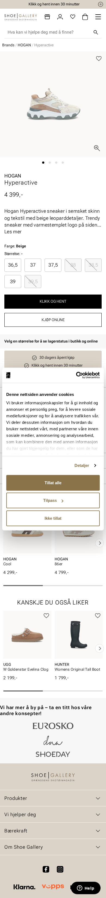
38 (73, 265)
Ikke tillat (53, 518)
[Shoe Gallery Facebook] (45, 869)
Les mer (12, 231)
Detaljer (81, 465)
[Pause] (100, 4)
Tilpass (50, 500)
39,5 (33, 281)
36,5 (13, 265)
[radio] (12, 265)
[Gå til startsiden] (20, 16)
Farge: (15, 246)
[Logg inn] (60, 17)
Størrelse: (12, 253)
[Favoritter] (73, 17)
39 (12, 281)
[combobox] (49, 32)
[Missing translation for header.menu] (98, 17)
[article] (27, 537)
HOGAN (24, 45)
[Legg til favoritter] (99, 59)
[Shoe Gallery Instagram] (60, 869)
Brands (8, 45)
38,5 (93, 265)
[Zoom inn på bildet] (97, 148)
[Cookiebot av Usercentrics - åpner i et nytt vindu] (76, 375)
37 (33, 265)
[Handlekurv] (85, 17)
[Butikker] (47, 17)
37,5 (53, 265)
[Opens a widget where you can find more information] (86, 888)
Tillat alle (53, 482)
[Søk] (96, 32)
